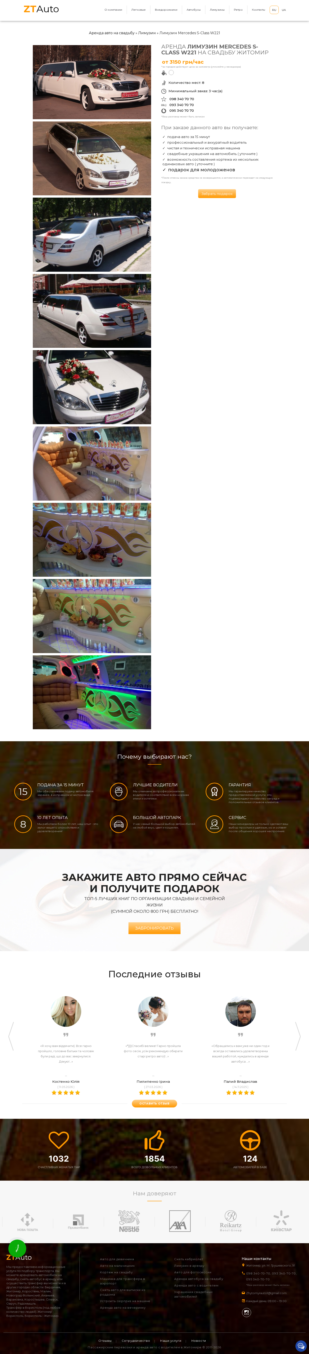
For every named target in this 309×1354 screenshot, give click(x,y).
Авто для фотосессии (192, 1272)
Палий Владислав (240, 1081)
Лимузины (217, 9)
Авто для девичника (117, 1259)
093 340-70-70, (285, 1273)
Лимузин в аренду (189, 1265)
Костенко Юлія (66, 1081)
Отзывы (105, 1340)
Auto (41, 9)
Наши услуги (170, 1340)
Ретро (238, 9)
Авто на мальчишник (117, 1265)
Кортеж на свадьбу (116, 1272)
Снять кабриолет (188, 1259)
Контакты (258, 9)
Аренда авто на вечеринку (122, 1307)
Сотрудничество (136, 1340)
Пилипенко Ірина (153, 1081)
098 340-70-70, (258, 1273)
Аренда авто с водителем (196, 1285)
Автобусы (194, 9)
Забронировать (154, 928)
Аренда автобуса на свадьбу (198, 1279)
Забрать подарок (217, 193)
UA (284, 10)
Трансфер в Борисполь (24, 1307)
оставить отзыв (154, 1103)
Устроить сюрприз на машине (125, 1301)
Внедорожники (166, 9)
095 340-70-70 (258, 1279)
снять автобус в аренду (38, 1279)
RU (274, 10)
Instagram (246, 1312)
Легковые (138, 9)
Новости (198, 1340)
